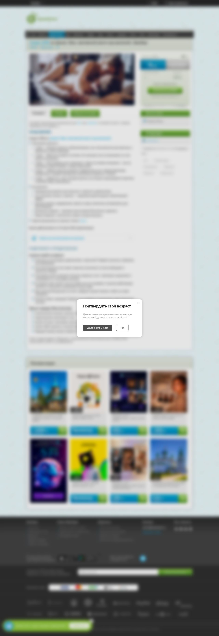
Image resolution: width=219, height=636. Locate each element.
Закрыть (138, 303)
